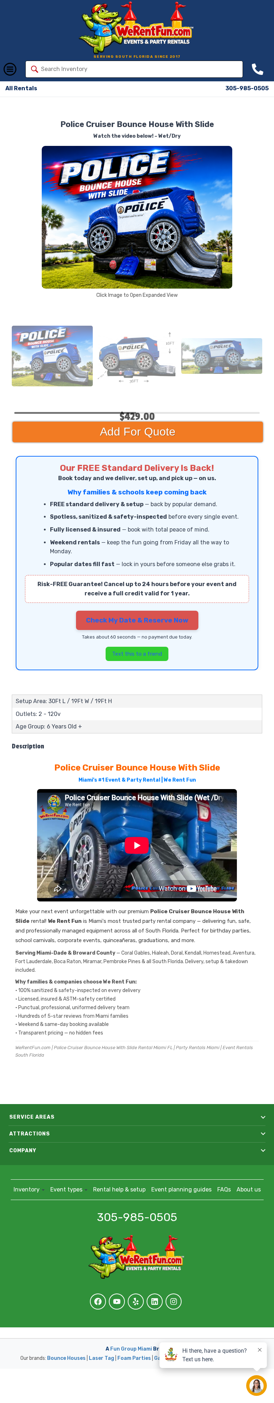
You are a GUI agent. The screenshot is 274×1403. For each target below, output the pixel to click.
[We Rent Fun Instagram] (174, 1301)
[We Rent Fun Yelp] (136, 1301)
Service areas (32, 1117)
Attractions (29, 1134)
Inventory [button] (27, 1189)
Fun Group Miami (131, 1349)
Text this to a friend (137, 654)
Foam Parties (134, 1358)
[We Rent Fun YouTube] (117, 1301)
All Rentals (21, 88)
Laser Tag (101, 1358)
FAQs (224, 1189)
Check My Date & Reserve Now (137, 620)
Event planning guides (181, 1189)
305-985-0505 (247, 88)
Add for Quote (138, 431)
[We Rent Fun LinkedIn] (155, 1301)
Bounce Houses (66, 1358)
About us (249, 1189)
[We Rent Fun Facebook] (98, 1301)
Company (22, 1151)
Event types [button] (67, 1189)
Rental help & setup (119, 1189)
